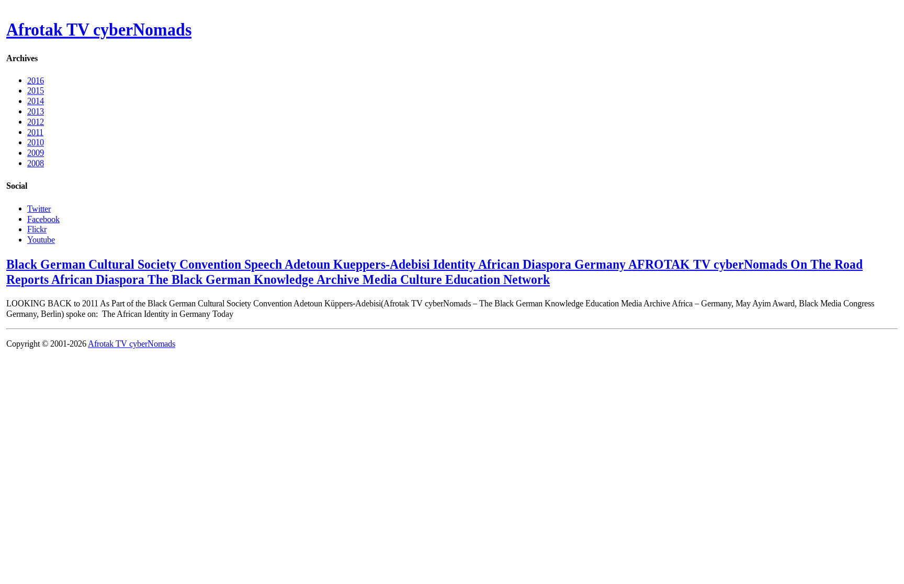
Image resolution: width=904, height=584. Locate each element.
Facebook (43, 219)
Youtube (41, 239)
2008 (35, 163)
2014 (35, 101)
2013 (35, 112)
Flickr (37, 229)
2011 (35, 132)
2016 (35, 80)
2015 (35, 91)
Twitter (39, 208)
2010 (35, 142)
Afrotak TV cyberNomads (98, 29)
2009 (35, 153)
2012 (35, 122)
